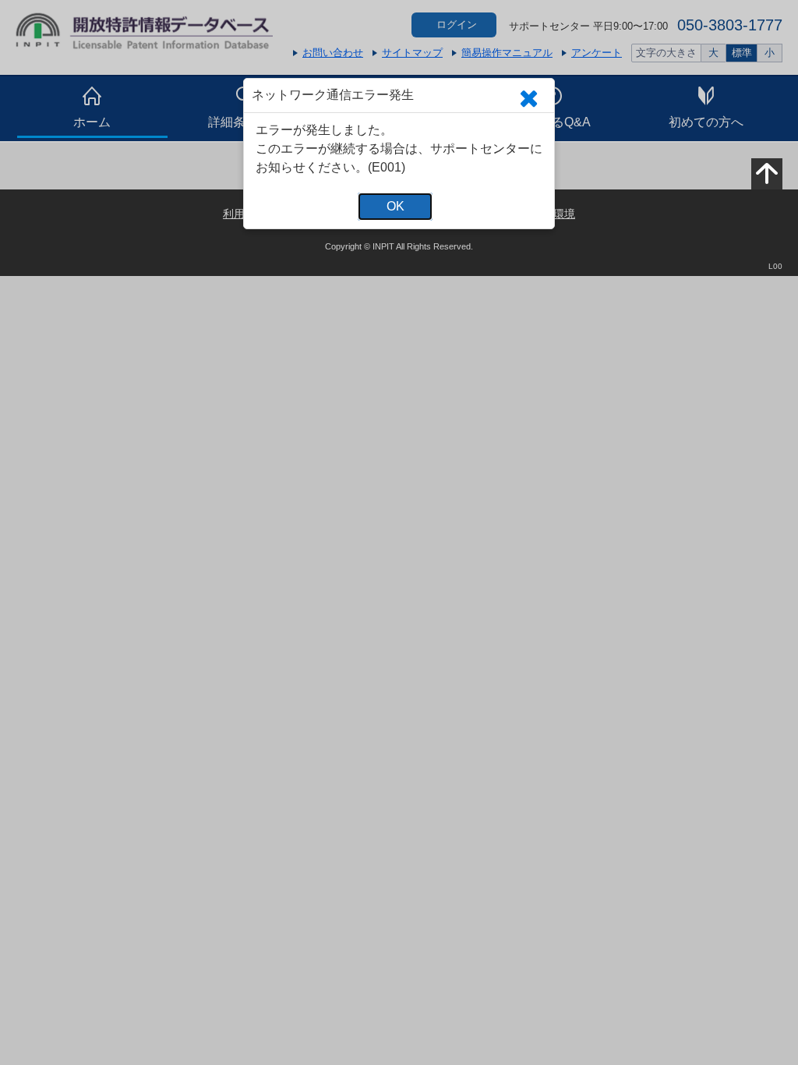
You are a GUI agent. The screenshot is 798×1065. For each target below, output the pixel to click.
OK (395, 206)
